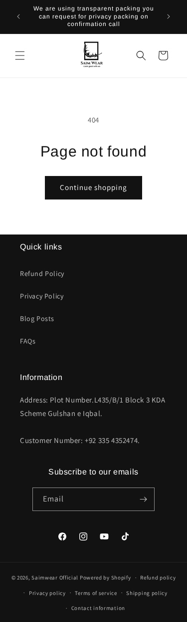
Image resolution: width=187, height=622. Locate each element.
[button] (20, 55)
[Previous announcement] (18, 17)
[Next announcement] (169, 17)
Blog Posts (37, 318)
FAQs (27, 341)
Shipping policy (147, 593)
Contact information (98, 608)
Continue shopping (93, 187)
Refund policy (158, 577)
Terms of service (96, 593)
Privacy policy (47, 593)
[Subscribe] (143, 499)
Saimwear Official (54, 577)
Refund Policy (42, 273)
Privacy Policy (41, 296)
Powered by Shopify (105, 577)
